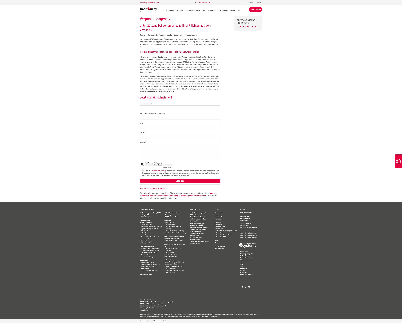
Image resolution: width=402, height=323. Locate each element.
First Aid (143, 235)
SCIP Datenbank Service (172, 217)
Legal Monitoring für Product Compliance (149, 230)
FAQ (216, 240)
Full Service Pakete (146, 224)
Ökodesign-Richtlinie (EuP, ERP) (199, 227)
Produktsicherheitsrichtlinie (198, 217)
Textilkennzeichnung (147, 257)
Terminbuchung (219, 248)
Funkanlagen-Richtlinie (197, 233)
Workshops (218, 224)
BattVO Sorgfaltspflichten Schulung (175, 233)
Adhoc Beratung (145, 233)
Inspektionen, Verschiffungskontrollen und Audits (175, 271)
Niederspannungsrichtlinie (198, 219)
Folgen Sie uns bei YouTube (248, 237)
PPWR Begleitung (146, 217)
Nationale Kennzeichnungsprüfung (151, 248)
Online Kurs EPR (221, 237)
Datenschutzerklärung (158, 171)
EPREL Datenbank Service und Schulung (174, 214)
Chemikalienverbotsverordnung (199, 241)
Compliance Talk (220, 226)
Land (141, 123)
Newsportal (218, 213)
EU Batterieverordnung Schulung (174, 231)
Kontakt (232, 10)
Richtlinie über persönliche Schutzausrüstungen (198, 230)
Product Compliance (192, 10)
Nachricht (144, 142)
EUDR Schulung (169, 222)
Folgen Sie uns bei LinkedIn (248, 233)
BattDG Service (169, 252)
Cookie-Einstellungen (246, 274)
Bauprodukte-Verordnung (197, 223)
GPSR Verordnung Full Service (174, 240)
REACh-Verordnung (196, 237)
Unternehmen (222, 10)
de (257, 3)
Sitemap (242, 270)
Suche (238, 10)
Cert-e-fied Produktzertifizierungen (175, 262)
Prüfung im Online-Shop (148, 243)
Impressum (243, 272)
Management (145, 239)
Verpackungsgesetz (171, 256)
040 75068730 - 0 (202, 2)
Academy (211, 10)
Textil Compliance (145, 220)
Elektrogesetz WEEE (171, 254)
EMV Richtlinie (194, 221)
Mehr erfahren (144, 310)
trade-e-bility (148, 9)
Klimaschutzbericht (246, 260)
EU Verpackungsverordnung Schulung (173, 228)
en (260, 3)
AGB (241, 266)
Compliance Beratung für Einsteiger (151, 226)
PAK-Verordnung (195, 243)
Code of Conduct (245, 256)
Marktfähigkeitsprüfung (148, 262)
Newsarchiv (218, 217)
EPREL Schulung (170, 224)
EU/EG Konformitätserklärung (149, 270)
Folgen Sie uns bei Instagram (248, 235)
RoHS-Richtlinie (194, 235)
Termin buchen (256, 9)
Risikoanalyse (145, 268)
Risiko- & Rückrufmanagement (174, 266)
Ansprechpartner (220, 246)
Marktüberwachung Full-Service (150, 264)
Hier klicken (158, 165)
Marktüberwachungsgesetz (198, 213)
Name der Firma (146, 104)
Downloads (243, 268)
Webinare (218, 222)
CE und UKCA (145, 255)
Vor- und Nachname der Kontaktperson (153, 114)
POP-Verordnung (195, 239)
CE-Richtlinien (194, 215)
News (204, 10)
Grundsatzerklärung (246, 258)
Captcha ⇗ (167, 167)
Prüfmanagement (170, 268)
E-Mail (142, 133)
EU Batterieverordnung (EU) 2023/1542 (173, 249)
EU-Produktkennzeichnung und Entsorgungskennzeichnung (150, 252)
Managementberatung (174, 10)
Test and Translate (146, 241)
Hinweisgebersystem (246, 254)
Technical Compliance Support (150, 237)
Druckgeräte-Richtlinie (196, 225)
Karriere (249, 3)
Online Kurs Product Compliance (225, 235)
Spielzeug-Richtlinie (171, 264)
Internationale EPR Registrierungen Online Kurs (226, 232)
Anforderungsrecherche (148, 266)
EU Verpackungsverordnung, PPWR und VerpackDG (150, 214)
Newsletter (218, 215)
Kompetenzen (195, 209)
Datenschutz (244, 252)
